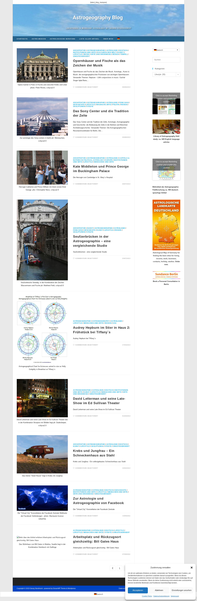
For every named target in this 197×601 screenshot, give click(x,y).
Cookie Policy (147, 596)
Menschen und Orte (104, 162)
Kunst (121, 52)
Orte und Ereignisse (101, 54)
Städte (89, 106)
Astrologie (112, 50)
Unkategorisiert (81, 56)
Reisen (115, 54)
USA (114, 323)
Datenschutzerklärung (161, 596)
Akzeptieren (138, 590)
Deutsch (123, 50)
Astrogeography (100, 321)
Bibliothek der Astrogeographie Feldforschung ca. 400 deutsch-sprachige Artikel (166, 190)
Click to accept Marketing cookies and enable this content (166, 98)
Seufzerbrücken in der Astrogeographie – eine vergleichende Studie (92, 241)
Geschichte (78, 105)
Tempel (123, 54)
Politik (116, 105)
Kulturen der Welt (106, 52)
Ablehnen (159, 590)
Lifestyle (77, 54)
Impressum (175, 596)
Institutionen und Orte (84, 52)
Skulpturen (79, 106)
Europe (109, 160)
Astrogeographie (96, 50)
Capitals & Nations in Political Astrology (101, 159)
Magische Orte (103, 105)
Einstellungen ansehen (182, 590)
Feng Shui (123, 103)
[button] (191, 567)
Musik (86, 54)
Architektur (79, 50)
